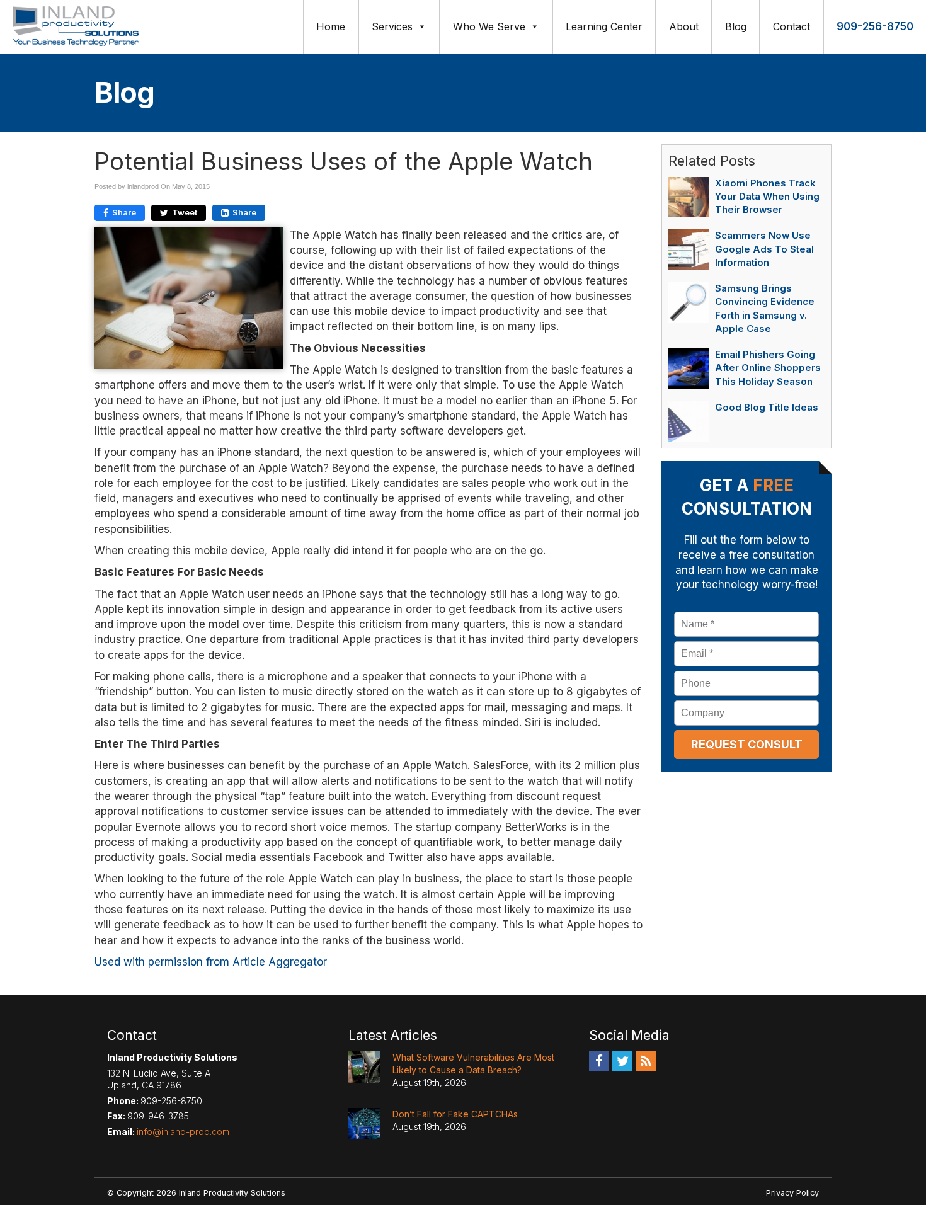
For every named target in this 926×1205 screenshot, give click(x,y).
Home (330, 26)
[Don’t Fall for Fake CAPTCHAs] (364, 1123)
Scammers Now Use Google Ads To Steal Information (764, 249)
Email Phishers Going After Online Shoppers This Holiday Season (768, 368)
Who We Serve (489, 26)
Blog (735, 26)
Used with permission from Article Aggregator (210, 962)
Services (392, 26)
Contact (791, 26)
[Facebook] (599, 1061)
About (684, 26)
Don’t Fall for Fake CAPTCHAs (455, 1114)
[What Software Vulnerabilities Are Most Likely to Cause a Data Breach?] (364, 1067)
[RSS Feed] (646, 1061)
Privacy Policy (792, 1192)
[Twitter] (622, 1061)
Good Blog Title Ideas (766, 407)
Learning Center (604, 26)
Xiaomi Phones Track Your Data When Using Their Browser (767, 196)
